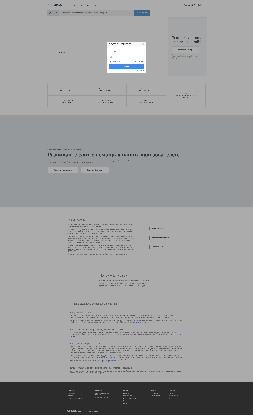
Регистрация (140, 70)
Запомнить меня (116, 61)
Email (111, 51)
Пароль (111, 57)
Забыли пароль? (139, 61)
